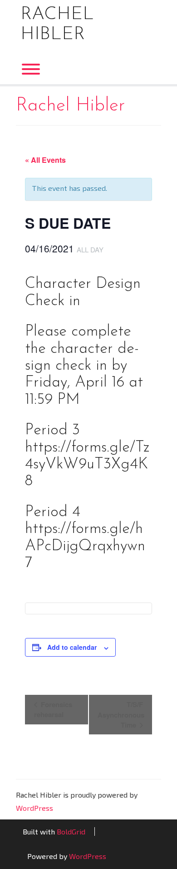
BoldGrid (71, 831)
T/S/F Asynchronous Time (121, 714)
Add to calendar (72, 647)
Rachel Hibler (57, 24)
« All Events (45, 160)
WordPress (34, 808)
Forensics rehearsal (53, 709)
